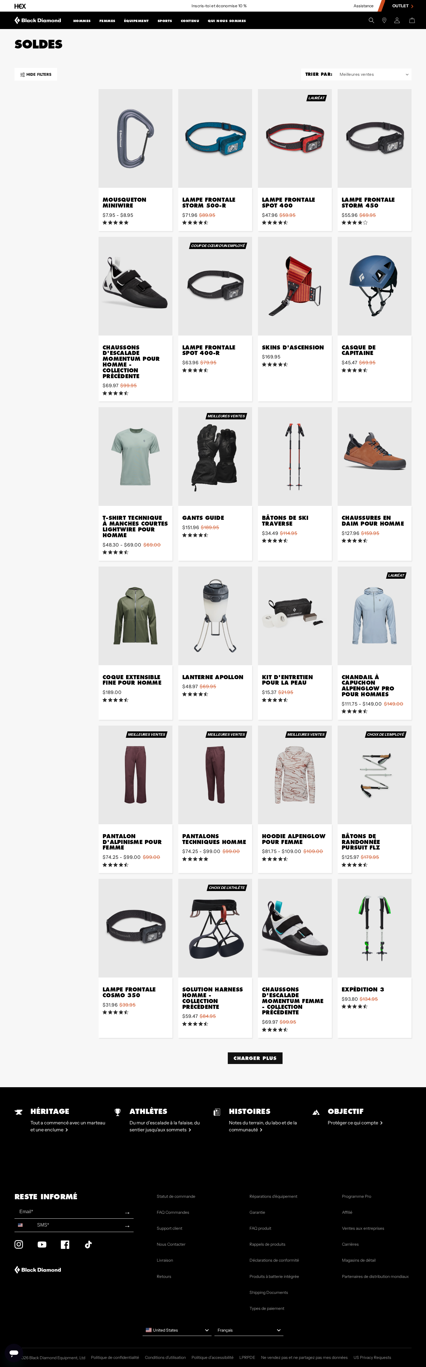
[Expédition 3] (375, 928)
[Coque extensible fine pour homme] (135, 616)
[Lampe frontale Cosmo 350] (135, 928)
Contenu (190, 21)
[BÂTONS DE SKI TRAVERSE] (295, 456)
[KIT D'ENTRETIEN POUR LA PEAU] (295, 616)
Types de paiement (267, 1308)
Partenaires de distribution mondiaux (375, 1276)
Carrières (350, 1244)
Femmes (107, 21)
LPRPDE (247, 1357)
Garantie (257, 1212)
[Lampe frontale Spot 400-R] (215, 286)
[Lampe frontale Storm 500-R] (215, 138)
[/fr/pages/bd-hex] (20, 5)
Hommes (82, 21)
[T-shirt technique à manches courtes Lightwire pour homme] (135, 456)
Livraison (165, 1260)
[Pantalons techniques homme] (215, 775)
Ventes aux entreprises (363, 1228)
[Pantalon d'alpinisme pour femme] (135, 775)
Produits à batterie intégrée (274, 1276)
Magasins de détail (359, 1260)
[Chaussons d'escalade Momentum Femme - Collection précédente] (295, 928)
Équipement (136, 21)
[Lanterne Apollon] (215, 616)
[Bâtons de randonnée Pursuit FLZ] (375, 775)
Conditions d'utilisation (165, 1357)
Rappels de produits (267, 1244)
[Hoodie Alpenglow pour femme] (295, 775)
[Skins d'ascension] (295, 286)
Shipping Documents (269, 1292)
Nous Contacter (171, 1244)
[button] (82, 20)
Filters (38, 74)
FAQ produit (260, 1228)
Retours (164, 1276)
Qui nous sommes (227, 21)
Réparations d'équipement (273, 1196)
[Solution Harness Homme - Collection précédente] (215, 928)
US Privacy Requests (372, 1357)
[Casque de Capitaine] (375, 286)
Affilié (347, 1212)
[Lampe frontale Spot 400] (295, 138)
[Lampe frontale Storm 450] (375, 138)
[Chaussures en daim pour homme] (375, 456)
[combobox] (24, 1225)
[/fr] (37, 20)
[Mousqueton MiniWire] (135, 138)
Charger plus (255, 1058)
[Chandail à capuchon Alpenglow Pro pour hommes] (375, 616)
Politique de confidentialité (115, 1357)
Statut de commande (176, 1196)
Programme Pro (356, 1196)
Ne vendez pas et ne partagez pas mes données (304, 1357)
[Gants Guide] (215, 456)
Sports (165, 21)
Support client (169, 1228)
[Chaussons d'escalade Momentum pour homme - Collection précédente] (135, 286)
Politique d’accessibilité (213, 1357)
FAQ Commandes (173, 1212)
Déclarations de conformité (274, 1260)
